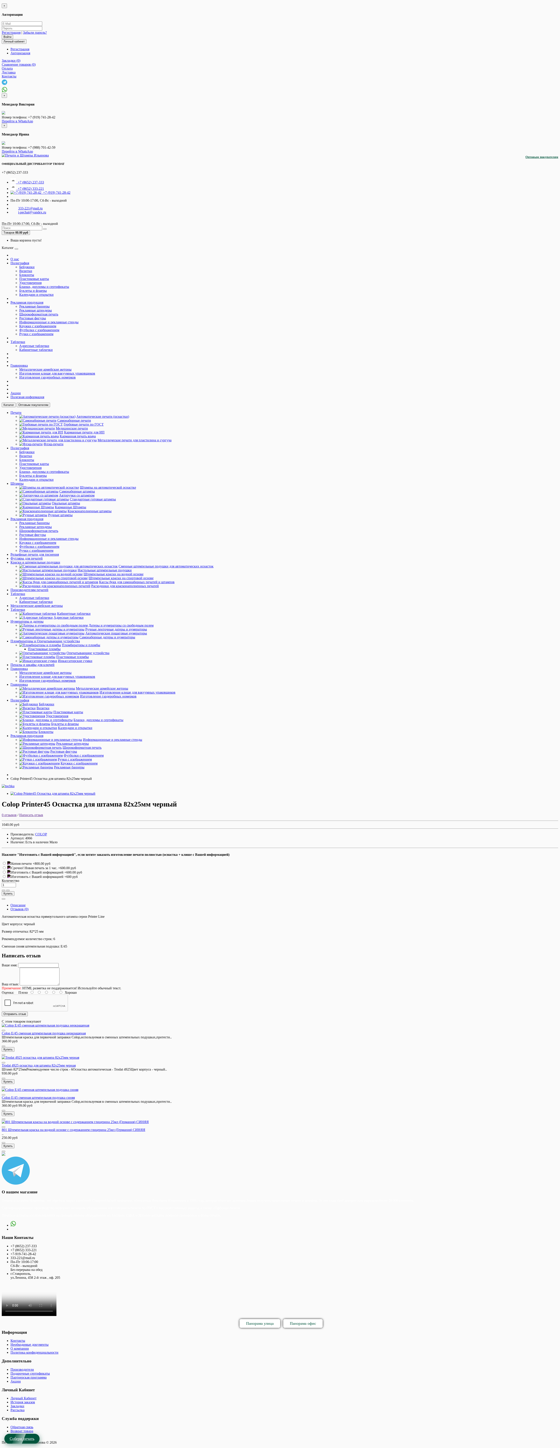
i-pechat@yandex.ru (32, 212)
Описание (18, 905)
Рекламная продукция (26, 302)
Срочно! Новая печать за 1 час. (34, 868)
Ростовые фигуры (32, 318)
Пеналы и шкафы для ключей (32, 665)
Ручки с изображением (36, 334)
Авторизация (20, 53)
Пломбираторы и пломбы (81, 645)
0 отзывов (9, 815)
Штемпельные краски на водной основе (114, 574)
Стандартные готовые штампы (93, 499)
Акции (15, 393)
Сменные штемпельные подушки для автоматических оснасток (166, 566)
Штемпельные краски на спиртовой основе (121, 578)
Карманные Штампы (70, 507)
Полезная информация (27, 397)
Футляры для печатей (26, 558)
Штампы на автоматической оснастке (108, 487)
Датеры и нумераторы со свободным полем (121, 625)
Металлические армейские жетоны (45, 369)
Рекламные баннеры (34, 306)
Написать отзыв (31, 815)
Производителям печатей (29, 590)
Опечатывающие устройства (87, 653)
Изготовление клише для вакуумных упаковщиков (57, 373)
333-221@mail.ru (30, 208)
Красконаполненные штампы (90, 511)
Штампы (17, 483)
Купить (8, 893)
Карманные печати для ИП (84, 432)
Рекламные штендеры (35, 310)
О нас (14, 259)
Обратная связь (21, 1427)
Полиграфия (19, 263)
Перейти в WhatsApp (17, 121)
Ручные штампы (60, 515)
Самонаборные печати (74, 420)
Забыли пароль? (35, 32)
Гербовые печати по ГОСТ (84, 424)
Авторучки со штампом (76, 495)
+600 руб (71, 877)
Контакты (17, 1340)
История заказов (22, 1402)
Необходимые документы (29, 1344)
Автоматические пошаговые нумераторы (116, 633)
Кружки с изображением (37, 326)
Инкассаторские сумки (75, 661)
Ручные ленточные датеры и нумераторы (116, 629)
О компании (19, 1348)
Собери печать (22, 1438)
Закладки (17, 1406)
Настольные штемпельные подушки (105, 570)
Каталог (9, 405)
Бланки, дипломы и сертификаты (44, 287)
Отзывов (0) (19, 909)
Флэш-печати (53, 444)
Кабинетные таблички (36, 350)
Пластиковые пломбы (44, 649)
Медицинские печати (72, 428)
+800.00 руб (41, 863)
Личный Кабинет (23, 1398)
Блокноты (26, 275)
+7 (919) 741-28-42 (55, 192)
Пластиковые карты (34, 279)
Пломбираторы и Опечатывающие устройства (45, 641)
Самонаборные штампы (77, 491)
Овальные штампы (66, 503)
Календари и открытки (36, 294)
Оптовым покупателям (541, 157)
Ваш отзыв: (10, 984)
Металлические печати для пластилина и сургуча (135, 440)
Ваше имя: (9, 965)
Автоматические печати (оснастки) (102, 416)
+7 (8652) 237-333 (30, 182)
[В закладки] (3, 890)
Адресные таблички (34, 346)
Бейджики (27, 267)
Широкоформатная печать (38, 314)
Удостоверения (30, 283)
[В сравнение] (8, 890)
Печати (15, 412)
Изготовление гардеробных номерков (47, 377)
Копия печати (22, 863)
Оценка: (8, 992)
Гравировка (19, 365)
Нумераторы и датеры (27, 621)
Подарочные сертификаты (30, 1373)
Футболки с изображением (39, 330)
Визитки (25, 271)
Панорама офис (303, 1323)
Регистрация (11, 32)
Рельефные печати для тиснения (34, 554)
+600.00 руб (67, 868)
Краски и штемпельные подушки (35, 562)
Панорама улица (260, 1323)
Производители (22, 1369)
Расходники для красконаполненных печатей (125, 586)
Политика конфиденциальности (34, 1352)
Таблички (17, 342)
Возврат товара (21, 1431)
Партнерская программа (28, 1377)
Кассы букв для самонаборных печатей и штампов (137, 582)
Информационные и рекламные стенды (49, 322)
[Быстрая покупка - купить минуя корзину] (3, 899)
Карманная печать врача (78, 436)
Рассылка (17, 1410)
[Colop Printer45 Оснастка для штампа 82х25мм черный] (52, 793)
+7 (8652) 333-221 (30, 188)
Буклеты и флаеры (33, 290)
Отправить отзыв (15, 1014)
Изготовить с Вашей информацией (37, 872)
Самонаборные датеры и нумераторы (107, 637)
